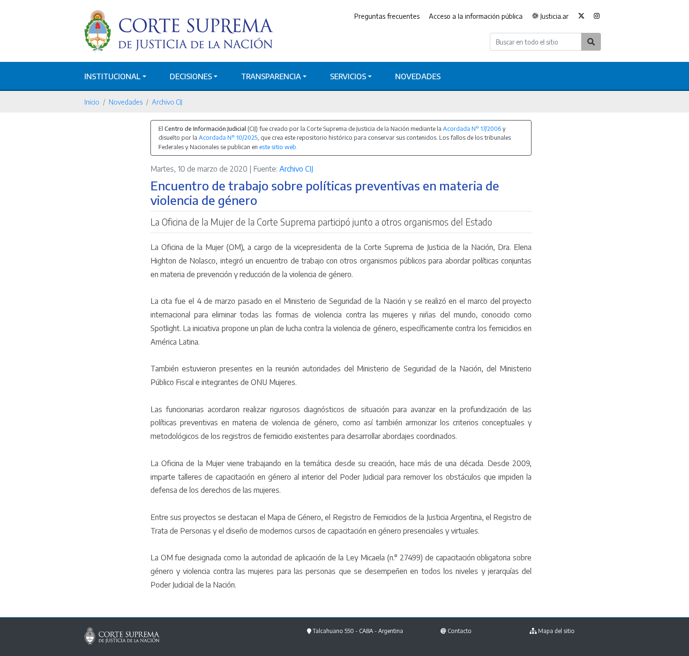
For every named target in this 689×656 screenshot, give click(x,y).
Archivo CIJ (167, 102)
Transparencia (271, 76)
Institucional (112, 76)
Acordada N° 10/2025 (228, 137)
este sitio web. (278, 147)
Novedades (418, 76)
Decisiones (191, 76)
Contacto (460, 630)
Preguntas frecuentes (386, 16)
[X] (581, 16)
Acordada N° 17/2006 (472, 128)
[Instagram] (597, 16)
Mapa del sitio (556, 630)
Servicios (348, 76)
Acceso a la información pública (476, 16)
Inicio (91, 102)
